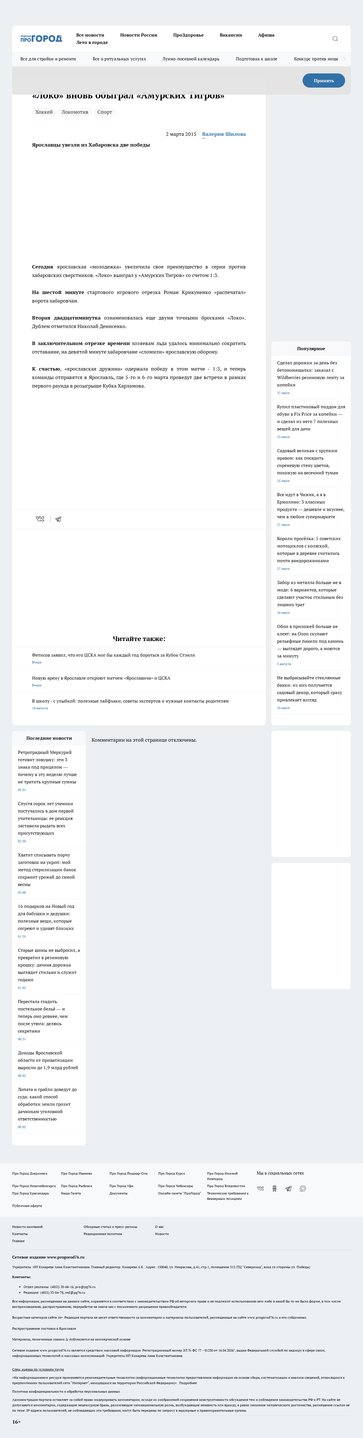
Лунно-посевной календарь (191, 59)
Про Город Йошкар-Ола (128, 1173)
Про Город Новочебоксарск (34, 1186)
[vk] (41, 519)
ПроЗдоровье (188, 35)
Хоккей (44, 112)
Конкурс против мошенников (324, 59)
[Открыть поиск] (335, 38)
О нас (159, 1227)
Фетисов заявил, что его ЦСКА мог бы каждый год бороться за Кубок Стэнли (113, 658)
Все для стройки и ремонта (48, 59)
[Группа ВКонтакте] (260, 1188)
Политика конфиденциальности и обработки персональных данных (66, 1391)
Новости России (138, 35)
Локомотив (75, 112)
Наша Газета (71, 1193)
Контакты (20, 1234)
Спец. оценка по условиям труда (38, 1369)
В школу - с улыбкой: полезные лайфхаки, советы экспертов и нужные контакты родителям (130, 704)
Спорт (104, 112)
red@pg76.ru (75, 1292)
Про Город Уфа (121, 1186)
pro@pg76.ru (85, 1287)
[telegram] (60, 519)
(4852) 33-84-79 (51, 1292)
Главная (18, 1241)
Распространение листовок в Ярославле (44, 1328)
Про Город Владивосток (226, 1186)
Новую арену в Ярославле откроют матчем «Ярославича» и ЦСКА (101, 681)
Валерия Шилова (224, 134)
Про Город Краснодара (30, 1193)
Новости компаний (27, 1227)
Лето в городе (92, 42)
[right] (344, 59)
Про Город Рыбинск (76, 1186)
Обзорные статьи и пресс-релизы (110, 1227)
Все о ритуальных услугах (119, 59)
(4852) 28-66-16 (61, 1287)
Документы (118, 1193)
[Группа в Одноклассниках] (274, 1188)
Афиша (266, 35)
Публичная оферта (27, 1206)
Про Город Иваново (76, 1173)
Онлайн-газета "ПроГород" (179, 1193)
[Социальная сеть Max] (303, 1188)
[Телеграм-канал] (289, 1188)
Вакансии (231, 35)
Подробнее (188, 1383)
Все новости (90, 35)
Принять (324, 80)
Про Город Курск (171, 1173)
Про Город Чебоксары (175, 1186)
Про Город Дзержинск (29, 1173)
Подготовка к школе (256, 59)
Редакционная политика (103, 1234)
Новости (162, 1234)
